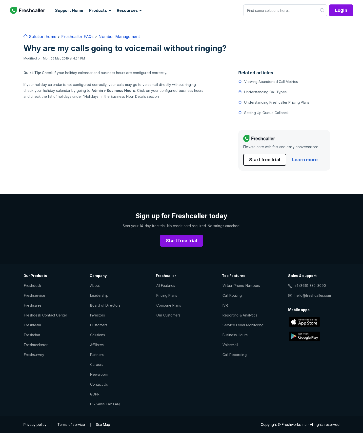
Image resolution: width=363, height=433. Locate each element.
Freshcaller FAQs (77, 36)
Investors (97, 315)
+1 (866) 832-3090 (310, 285)
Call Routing (232, 295)
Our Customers (168, 315)
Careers (96, 364)
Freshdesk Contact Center (45, 315)
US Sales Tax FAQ (105, 404)
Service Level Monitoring (242, 325)
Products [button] (98, 10)
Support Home (69, 10)
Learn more (304, 159)
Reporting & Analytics (239, 315)
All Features (165, 285)
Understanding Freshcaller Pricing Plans (276, 102)
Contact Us (99, 384)
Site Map (103, 424)
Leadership (99, 295)
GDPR (95, 394)
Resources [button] (128, 10)
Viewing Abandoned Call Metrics (271, 81)
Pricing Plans (166, 295)
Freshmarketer (36, 345)
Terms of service (71, 424)
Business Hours (235, 335)
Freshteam (32, 325)
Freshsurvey (34, 355)
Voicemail (230, 345)
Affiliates (97, 345)
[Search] (322, 10)
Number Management (119, 36)
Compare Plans (168, 305)
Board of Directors (105, 305)
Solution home (42, 36)
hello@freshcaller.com (313, 295)
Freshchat (32, 335)
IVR (225, 305)
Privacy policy (34, 424)
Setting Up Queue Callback (266, 113)
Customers (98, 325)
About (95, 285)
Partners (97, 355)
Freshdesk (32, 285)
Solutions (97, 335)
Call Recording (234, 355)
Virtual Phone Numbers (241, 285)
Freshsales (32, 305)
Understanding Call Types (265, 92)
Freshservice (34, 295)
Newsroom (99, 374)
